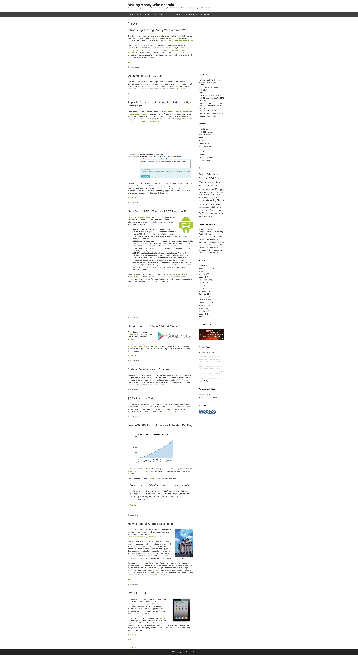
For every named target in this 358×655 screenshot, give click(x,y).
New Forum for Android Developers (151, 523)
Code (206, 185)
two (150, 478)
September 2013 (205, 268)
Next (135, 648)
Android (203, 178)
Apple (201, 138)
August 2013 (203, 271)
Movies (130, 346)
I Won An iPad (137, 593)
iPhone (204, 197)
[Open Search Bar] (227, 14)
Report (201, 152)
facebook (201, 359)
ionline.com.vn (208, 371)
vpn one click (211, 373)
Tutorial (220, 213)
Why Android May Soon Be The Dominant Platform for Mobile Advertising (210, 105)
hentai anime (216, 366)
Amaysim (162, 618)
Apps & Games (144, 346)
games (207, 359)
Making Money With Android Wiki (180, 41)
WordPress (211, 216)
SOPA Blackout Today (142, 398)
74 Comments (134, 317)
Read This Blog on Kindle (208, 397)
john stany (203, 250)
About (139, 14)
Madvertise (202, 200)
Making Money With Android (151, 5)
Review (201, 155)
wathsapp (205, 375)
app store (214, 361)
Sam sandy (203, 237)
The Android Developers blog (139, 217)
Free (203, 189)
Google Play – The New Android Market (153, 326)
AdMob (202, 174)
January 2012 (204, 291)
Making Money (204, 143)
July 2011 (202, 308)
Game (213, 189)
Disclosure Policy (205, 394)
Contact (168, 14)
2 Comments (134, 390)
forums (159, 36)
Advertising (213, 174)
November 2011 (205, 297)
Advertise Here (206, 14)
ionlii (214, 371)
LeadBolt (211, 197)
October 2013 (204, 266)
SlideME (201, 210)
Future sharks (153, 575)
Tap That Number (206, 213)
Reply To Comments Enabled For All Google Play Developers (211, 231)
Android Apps (204, 129)
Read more (132, 62)
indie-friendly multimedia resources (141, 50)
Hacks (207, 194)
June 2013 (203, 274)
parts (154, 478)
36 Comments (134, 67)
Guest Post (202, 194)
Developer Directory (191, 14)
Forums (147, 14)
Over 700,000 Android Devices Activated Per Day (160, 425)
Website (203, 216)
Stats (207, 210)
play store (207, 361)
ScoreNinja (201, 207)
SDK (214, 207)
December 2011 (204, 294)
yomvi (219, 361)
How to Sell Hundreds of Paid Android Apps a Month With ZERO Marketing (211, 98)
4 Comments (134, 416)
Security (219, 207)
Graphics (222, 192)
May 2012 (202, 283)
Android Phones (205, 135)
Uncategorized (204, 160)
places (136, 334)
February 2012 (204, 288)
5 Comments (134, 94)
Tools (216, 213)
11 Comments (134, 203)
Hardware (213, 194)
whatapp (217, 368)
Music (136, 346)
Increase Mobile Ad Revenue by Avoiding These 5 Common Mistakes (211, 82)
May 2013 (202, 277)
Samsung (219, 204)
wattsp (214, 364)
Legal (216, 197)
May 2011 (202, 314)
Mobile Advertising (206, 146)
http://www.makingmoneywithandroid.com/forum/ (146, 537)
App (210, 182)
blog (151, 36)
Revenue (204, 204)
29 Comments (134, 360)
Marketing (211, 200)
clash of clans (219, 373)
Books (157, 346)
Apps (176, 14)
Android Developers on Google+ (149, 369)
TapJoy (221, 210)
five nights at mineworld (212, 378)
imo (200, 375)
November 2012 (205, 280)
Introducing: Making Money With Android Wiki (157, 30)
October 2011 (204, 300)
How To (220, 194)
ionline (201, 371)
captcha (205, 356)
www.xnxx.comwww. (205, 366)
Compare (213, 186)
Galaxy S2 (208, 189)
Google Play (132, 339)
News (201, 149)
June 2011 (202, 311)
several (130, 334)
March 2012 (203, 285)
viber (200, 356)
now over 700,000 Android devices (141, 471)
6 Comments (134, 640)
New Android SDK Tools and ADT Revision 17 (157, 211)
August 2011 (203, 305)
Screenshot (208, 207)
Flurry (200, 189)
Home (132, 14)
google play (220, 371)
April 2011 (202, 317)
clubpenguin (202, 373)
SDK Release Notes (172, 274)
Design (221, 185)
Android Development (207, 132)
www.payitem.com (213, 356)
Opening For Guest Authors (145, 75)
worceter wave (214, 359)
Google (201, 140)
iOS (200, 197)
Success (214, 210)
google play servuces (205, 364)
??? (206, 381)
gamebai (211, 368)
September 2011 (205, 303)
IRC (161, 14)
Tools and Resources (206, 157)
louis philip (203, 245)
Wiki (155, 14)
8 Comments (134, 584)
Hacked (202, 93)
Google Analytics (204, 192)
